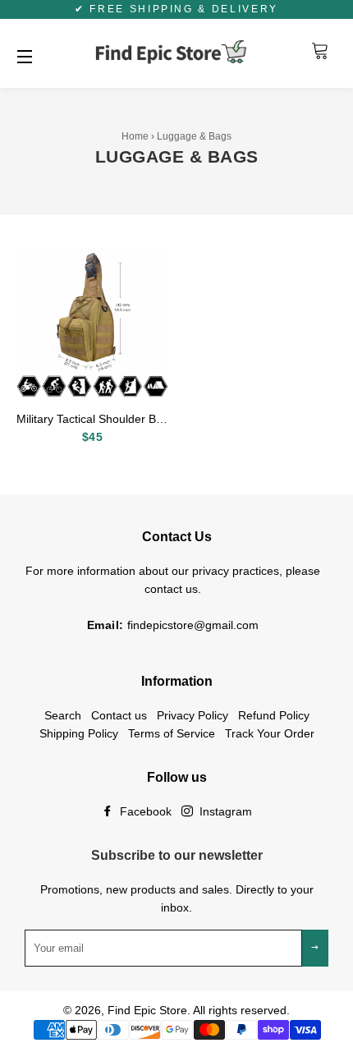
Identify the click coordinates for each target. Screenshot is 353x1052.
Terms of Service (171, 733)
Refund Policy (273, 715)
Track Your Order (269, 733)
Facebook (144, 811)
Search (62, 715)
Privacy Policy (192, 715)
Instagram (224, 811)
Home (135, 136)
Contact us (119, 715)
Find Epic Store (147, 1010)
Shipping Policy (78, 733)
